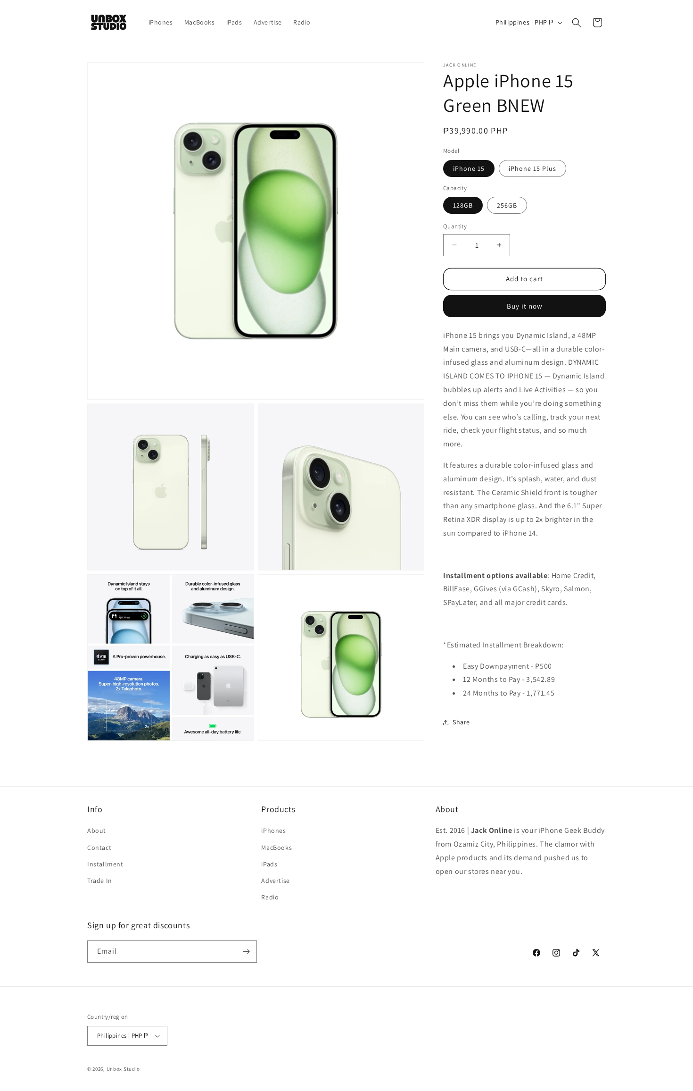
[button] (576, 22)
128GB (463, 205)
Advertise (275, 880)
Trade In (99, 880)
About (96, 830)
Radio (270, 897)
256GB (507, 205)
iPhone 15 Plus (532, 168)
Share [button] (461, 722)
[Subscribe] (246, 951)
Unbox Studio (123, 1069)
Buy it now (525, 306)
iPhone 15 (469, 168)
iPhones (273, 830)
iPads (269, 864)
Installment (105, 864)
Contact (99, 847)
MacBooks (276, 847)
